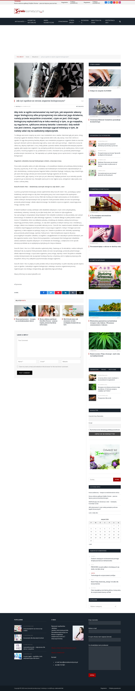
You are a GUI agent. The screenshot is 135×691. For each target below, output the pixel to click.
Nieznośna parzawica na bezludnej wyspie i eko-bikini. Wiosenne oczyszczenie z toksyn (103, 323)
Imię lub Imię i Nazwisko (96, 416)
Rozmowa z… (85, 21)
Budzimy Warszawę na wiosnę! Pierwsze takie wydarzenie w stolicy (107, 164)
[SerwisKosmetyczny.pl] (29, 11)
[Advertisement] (67, 40)
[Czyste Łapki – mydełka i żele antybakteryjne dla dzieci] (18, 656)
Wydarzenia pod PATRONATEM (100, 135)
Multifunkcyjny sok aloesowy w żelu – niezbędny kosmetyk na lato (72, 322)
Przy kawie (112, 369)
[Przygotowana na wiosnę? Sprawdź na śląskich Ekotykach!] (92, 153)
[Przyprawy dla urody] (92, 398)
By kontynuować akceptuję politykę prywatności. (105, 430)
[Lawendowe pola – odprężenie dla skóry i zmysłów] (18, 647)
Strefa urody (71, 21)
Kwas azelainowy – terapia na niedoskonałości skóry (25, 320)
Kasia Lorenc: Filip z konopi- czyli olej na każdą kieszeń (105, 355)
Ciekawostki (94, 369)
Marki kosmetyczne (49, 21)
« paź (90, 544)
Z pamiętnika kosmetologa (99, 195)
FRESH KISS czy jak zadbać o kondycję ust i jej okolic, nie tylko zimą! (105, 568)
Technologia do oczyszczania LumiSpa (103, 575)
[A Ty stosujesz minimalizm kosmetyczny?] (105, 202)
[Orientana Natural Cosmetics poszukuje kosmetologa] (105, 106)
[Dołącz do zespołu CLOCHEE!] (105, 77)
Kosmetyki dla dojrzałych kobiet (33, 638)
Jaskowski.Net (59, 688)
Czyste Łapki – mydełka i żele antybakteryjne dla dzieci (32, 657)
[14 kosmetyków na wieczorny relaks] (18, 628)
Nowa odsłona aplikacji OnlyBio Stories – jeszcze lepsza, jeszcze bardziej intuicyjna (36, 3)
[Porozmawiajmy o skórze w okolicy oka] (105, 233)
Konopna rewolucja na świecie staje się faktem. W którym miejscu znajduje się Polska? (109, 389)
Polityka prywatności (74, 2)
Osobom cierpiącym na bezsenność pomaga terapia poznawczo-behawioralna (105, 559)
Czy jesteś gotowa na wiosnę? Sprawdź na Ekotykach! (107, 174)
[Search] (120, 21)
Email (90, 423)
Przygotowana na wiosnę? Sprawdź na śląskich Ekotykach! (109, 154)
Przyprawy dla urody (104, 398)
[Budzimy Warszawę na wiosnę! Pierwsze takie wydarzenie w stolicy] (92, 162)
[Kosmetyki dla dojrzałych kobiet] (18, 637)
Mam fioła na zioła (96, 21)
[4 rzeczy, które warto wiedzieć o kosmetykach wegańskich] (92, 377)
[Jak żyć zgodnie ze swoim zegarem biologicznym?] (49, 80)
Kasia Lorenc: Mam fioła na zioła (101, 294)
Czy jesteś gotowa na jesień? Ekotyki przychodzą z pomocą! (108, 145)
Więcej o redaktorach (57, 652)
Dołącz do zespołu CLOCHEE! (100, 91)
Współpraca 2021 (110, 21)
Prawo (103, 369)
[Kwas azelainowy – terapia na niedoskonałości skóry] (25, 311)
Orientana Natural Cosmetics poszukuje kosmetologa (105, 121)
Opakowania (63, 21)
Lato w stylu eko (93, 513)
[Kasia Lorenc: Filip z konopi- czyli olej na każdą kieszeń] (105, 340)
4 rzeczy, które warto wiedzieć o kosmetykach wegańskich (108, 379)
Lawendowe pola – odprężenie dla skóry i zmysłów (34, 648)
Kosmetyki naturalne (32, 21)
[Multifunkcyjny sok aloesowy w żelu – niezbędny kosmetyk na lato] (73, 311)
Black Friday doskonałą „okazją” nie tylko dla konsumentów (104, 583)
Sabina (93, 573)
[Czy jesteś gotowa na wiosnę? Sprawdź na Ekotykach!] (92, 173)
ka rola (18, 106)
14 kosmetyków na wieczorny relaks (32, 629)
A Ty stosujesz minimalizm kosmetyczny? (100, 216)
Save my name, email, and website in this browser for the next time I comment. (43, 366)
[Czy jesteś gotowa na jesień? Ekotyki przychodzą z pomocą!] (92, 143)
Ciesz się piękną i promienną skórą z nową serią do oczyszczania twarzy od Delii (105, 591)
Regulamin (64, 2)
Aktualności (20, 21)
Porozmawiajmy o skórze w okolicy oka (105, 246)
